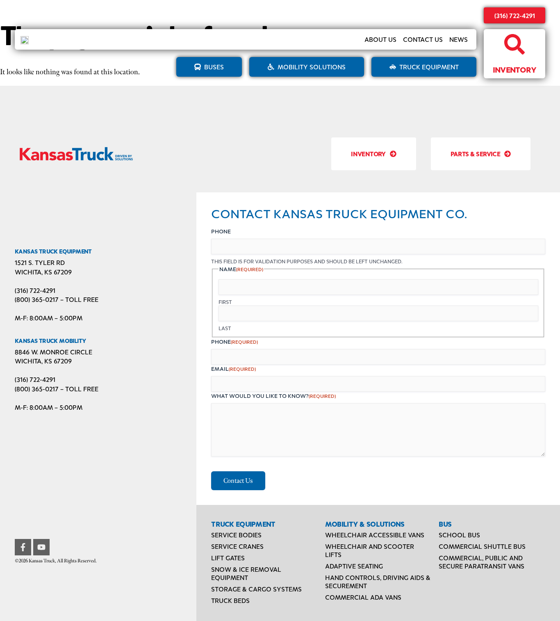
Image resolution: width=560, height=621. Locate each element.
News (458, 39)
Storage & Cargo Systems (256, 589)
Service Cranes (237, 546)
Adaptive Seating (354, 566)
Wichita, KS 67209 (43, 271)
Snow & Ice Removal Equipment (246, 573)
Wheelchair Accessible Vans (374, 534)
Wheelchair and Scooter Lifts (369, 550)
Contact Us (423, 39)
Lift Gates (228, 557)
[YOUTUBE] (41, 547)
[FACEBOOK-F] (23, 547)
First (225, 302)
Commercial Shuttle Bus (482, 546)
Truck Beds (230, 600)
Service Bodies (236, 534)
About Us (380, 39)
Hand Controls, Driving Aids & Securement (377, 581)
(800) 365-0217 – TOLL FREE (56, 299)
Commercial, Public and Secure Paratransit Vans (481, 562)
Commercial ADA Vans (363, 597)
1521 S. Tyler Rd (40, 262)
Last (225, 328)
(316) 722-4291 (514, 15)
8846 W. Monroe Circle (53, 351)
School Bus (459, 534)
